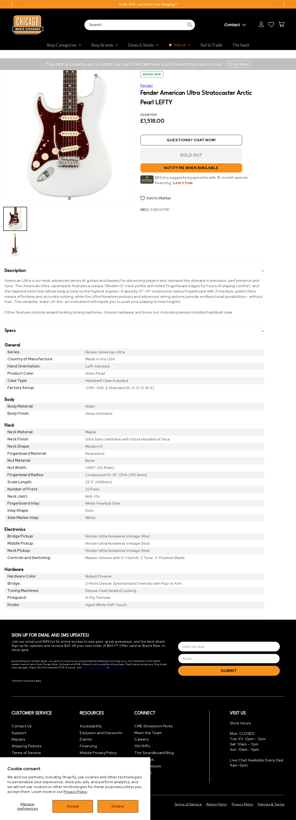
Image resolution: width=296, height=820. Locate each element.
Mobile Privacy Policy (98, 752)
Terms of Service (26, 752)
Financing (88, 746)
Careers (141, 739)
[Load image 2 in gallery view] (15, 244)
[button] (134, 271)
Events (86, 739)
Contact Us (22, 726)
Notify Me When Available (191, 168)
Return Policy (216, 804)
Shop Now (238, 64)
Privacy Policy (75, 791)
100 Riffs (142, 746)
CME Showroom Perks (153, 726)
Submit (229, 670)
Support (19, 732)
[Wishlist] (271, 24)
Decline (118, 806)
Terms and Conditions (95, 667)
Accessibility (91, 726)
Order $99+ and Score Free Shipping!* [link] (148, 4)
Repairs (18, 739)
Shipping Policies (26, 746)
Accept (73, 806)
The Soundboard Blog (154, 752)
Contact (232, 24)
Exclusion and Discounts (101, 732)
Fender (146, 85)
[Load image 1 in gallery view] (15, 218)
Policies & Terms (271, 804)
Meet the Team (148, 732)
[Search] (190, 25)
